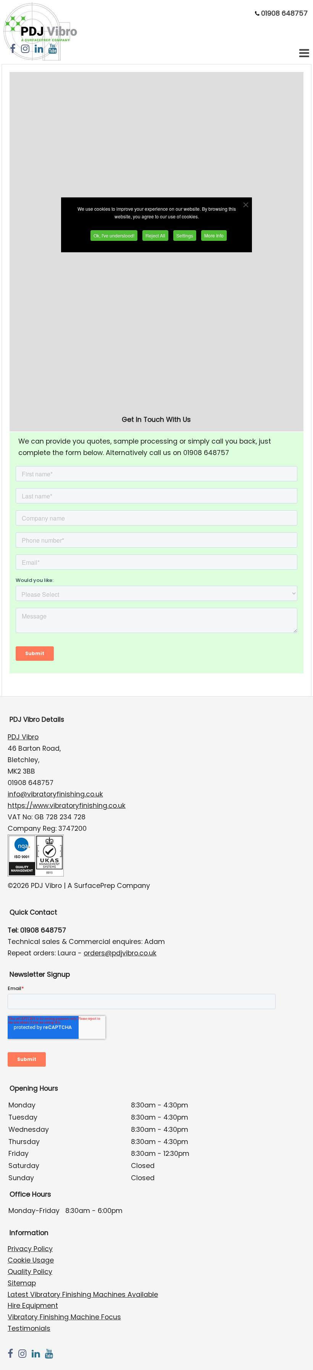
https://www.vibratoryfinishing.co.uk (67, 805)
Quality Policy (30, 1271)
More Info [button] (214, 235)
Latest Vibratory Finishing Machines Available (83, 1294)
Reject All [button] (155, 235)
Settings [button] (184, 235)
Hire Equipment (33, 1305)
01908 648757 (284, 13)
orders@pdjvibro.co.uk (120, 953)
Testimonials (29, 1328)
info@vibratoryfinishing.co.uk (55, 794)
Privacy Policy (30, 1248)
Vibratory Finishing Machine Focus (64, 1317)
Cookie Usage (31, 1260)
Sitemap (22, 1283)
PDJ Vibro (23, 737)
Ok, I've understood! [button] (114, 235)
